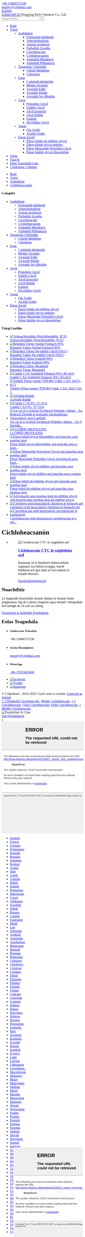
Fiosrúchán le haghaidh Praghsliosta (25, 613)
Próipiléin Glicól (37, 104)
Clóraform (33, 74)
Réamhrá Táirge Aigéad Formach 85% (35, 347)
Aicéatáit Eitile (36, 89)
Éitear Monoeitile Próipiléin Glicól (48, 148)
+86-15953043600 (22, 672)
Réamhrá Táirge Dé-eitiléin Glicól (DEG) (37, 355)
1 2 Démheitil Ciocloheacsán (20, 701)
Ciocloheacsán (35, 52)
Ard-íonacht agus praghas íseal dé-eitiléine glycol (42, 500)
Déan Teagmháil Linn (24, 163)
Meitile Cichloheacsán (55, 701)
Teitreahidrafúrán (37, 40)
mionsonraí (39, 581)
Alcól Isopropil (36, 111)
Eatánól (31, 118)
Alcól (21, 100)
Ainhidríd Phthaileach (40, 63)
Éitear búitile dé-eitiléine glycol (46, 141)
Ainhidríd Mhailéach (39, 59)
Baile (13, 26)
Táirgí (14, 29)
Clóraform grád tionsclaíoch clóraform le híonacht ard (45, 507)
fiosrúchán (25, 581)
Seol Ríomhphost (13, 716)
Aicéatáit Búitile (36, 92)
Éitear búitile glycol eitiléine (44, 144)
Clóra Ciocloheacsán (35, 705)
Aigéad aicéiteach (38, 44)
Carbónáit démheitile (39, 81)
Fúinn (14, 156)
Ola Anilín (33, 130)
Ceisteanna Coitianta (23, 167)
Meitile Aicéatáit (37, 85)
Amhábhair (25, 33)
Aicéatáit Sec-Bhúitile (40, 96)
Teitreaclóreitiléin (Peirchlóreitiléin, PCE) (37, 340)
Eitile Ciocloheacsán (64, 705)
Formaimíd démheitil (39, 37)
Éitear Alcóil (26, 137)
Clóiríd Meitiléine (37, 70)
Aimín (22, 126)
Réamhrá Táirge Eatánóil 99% (29, 362)
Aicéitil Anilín (35, 133)
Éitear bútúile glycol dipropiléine (47, 152)
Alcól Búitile (34, 115)
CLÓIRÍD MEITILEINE (26, 433)
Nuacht (14, 159)
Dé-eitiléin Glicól (37, 122)
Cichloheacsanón (37, 55)
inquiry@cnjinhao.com (25, 655)
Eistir (21, 78)
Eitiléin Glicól (35, 107)
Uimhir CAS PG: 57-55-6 (27, 407)
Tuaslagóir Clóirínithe (32, 66)
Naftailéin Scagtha (38, 48)
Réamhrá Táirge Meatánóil (27, 370)
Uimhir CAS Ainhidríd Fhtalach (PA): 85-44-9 (40, 377)
